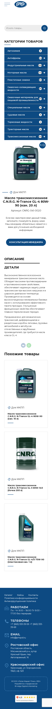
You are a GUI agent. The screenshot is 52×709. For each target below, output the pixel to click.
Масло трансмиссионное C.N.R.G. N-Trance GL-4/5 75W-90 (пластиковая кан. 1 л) (26, 559)
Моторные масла (26, 72)
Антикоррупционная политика (20, 601)
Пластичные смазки (26, 80)
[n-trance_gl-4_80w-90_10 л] (26, 382)
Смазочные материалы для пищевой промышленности (26, 99)
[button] (42, 145)
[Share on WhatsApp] (29, 345)
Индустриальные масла (26, 65)
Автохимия (24, 51)
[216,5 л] (26, 453)
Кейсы (20, 595)
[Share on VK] (23, 345)
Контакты (33, 595)
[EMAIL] (6, 635)
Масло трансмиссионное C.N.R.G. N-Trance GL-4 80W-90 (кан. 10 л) (25, 416)
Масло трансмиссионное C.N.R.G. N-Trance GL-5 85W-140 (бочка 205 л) (25, 488)
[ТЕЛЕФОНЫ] (6, 621)
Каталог (8, 595)
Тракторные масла (26, 129)
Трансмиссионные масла (26, 136)
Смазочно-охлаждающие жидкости (26, 88)
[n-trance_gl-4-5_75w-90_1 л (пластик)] (26, 525)
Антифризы (26, 58)
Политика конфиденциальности (21, 598)
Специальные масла (26, 107)
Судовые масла (26, 115)
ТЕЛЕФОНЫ (20, 620)
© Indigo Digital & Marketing (26, 686)
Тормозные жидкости (24, 122)
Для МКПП (19, 192)
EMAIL (15, 634)
